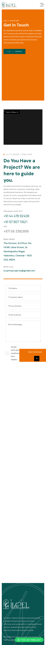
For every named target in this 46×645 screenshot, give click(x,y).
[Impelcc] (9, 4)
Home (9, 51)
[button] (29, 639)
